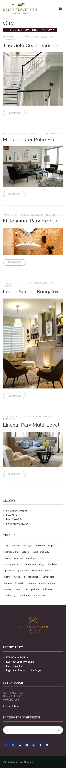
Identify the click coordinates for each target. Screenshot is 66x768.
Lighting (32, 583)
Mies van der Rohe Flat (29, 139)
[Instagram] (13, 745)
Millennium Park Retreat (31, 221)
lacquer (8, 583)
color (42, 558)
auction (15, 546)
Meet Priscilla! (14, 666)
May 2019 (11, 515)
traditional (25, 595)
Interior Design (31, 577)
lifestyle (19, 583)
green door (23, 570)
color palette (11, 564)
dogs (41, 564)
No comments (51, 133)
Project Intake (11, 706)
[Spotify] (33, 745)
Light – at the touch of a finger (23, 670)
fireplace (52, 564)
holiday (49, 570)
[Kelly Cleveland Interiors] (20, 8)
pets (18, 589)
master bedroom (47, 583)
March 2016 (12, 519)
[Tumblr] (40, 745)
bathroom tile (11, 552)
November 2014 (15, 523)
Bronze (25, 552)
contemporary (28, 564)
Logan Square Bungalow (31, 291)
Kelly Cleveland (37, 37)
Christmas (31, 558)
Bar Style (27, 546)
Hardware (37, 570)
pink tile (35, 589)
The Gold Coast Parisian (30, 45)
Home (7, 577)
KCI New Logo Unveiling (20, 661)
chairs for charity (40, 552)
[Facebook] (6, 745)
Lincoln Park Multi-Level (31, 425)
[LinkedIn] (20, 745)
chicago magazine (13, 558)
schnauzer (48, 589)
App (6, 546)
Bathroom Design (44, 546)
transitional (40, 595)
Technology (10, 595)
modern (8, 589)
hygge (17, 577)
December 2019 (15, 510)
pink (26, 589)
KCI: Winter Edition (17, 657)
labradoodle (48, 577)
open (60, 8)
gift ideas (9, 570)
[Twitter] (47, 745)
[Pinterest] (26, 745)
